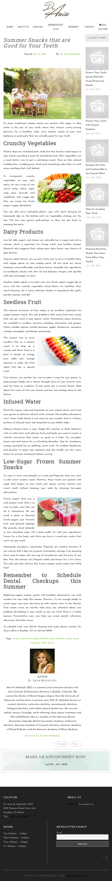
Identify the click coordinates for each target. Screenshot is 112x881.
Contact (89, 26)
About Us (23, 26)
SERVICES (38, 26)
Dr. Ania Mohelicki (70, 54)
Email (59, 833)
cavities (16, 638)
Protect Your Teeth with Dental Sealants (96, 125)
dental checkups (30, 638)
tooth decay (47, 643)
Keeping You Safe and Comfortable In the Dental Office (96, 169)
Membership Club (55, 26)
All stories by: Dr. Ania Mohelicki (42, 736)
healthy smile (47, 638)
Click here (72, 804)
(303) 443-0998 (102, 26)
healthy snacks (64, 638)
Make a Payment (76, 875)
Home (10, 26)
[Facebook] (102, 858)
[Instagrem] (106, 858)
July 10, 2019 (39, 54)
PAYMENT (73, 26)
